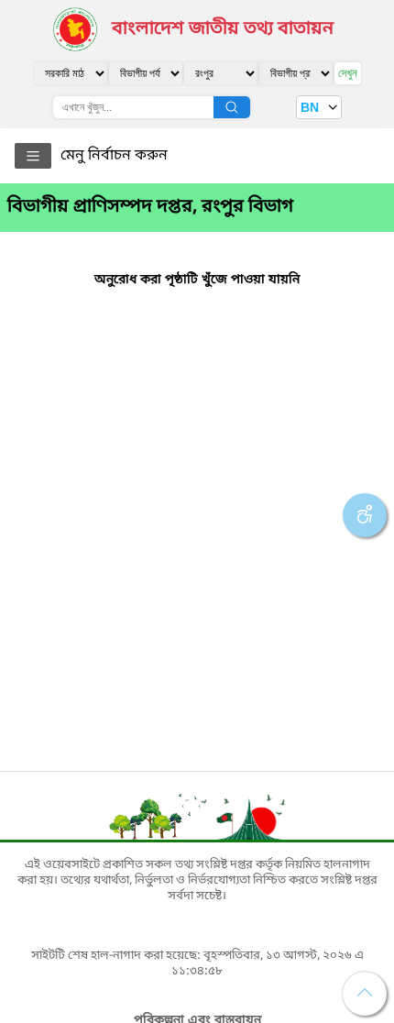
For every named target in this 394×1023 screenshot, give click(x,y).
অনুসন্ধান (231, 107)
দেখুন (347, 73)
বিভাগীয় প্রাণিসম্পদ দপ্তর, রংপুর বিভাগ (150, 207)
